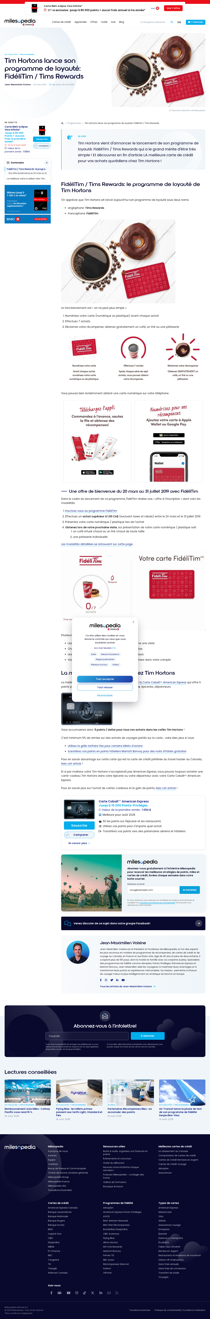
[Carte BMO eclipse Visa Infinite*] (42, 130)
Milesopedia (55, 1146)
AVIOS (106, 1216)
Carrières (53, 1164)
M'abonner (189, 890)
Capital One (54, 1233)
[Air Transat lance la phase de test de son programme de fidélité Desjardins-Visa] (182, 1093)
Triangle (52, 1268)
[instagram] (106, 980)
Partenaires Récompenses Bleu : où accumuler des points (130, 1110)
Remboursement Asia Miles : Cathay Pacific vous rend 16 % (27, 1110)
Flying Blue (109, 1238)
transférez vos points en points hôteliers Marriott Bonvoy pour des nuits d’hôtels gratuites (127, 751)
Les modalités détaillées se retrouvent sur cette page (97, 544)
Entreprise (163, 1229)
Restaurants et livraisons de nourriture (179, 1255)
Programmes (27, 54)
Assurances (165, 1172)
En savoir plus (78, 843)
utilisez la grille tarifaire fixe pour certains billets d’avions (105, 746)
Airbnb (162, 1220)
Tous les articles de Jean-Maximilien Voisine (126, 986)
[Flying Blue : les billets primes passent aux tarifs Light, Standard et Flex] (79, 1093)
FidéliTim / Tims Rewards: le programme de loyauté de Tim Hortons (29, 169)
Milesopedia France (58, 1181)
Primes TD (108, 1255)
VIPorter (107, 1272)
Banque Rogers (56, 1220)
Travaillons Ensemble (139, 1310)
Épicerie (162, 1233)
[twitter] (111, 980)
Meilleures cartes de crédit (175, 1146)
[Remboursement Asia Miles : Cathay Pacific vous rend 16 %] (28, 1093)
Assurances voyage (169, 1225)
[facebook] (101, 980)
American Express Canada (62, 1207)
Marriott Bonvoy (112, 1251)
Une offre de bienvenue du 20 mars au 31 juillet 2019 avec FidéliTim (29, 173)
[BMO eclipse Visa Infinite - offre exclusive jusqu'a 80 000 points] (28, 222)
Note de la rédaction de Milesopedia (188, 110)
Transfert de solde (168, 1272)
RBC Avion (108, 1259)
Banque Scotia (56, 1225)
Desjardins (53, 1242)
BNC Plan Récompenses (116, 1225)
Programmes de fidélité (118, 1203)
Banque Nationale (58, 1216)
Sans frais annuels (168, 1264)
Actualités (11, 54)
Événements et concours (117, 1158)
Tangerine (53, 1259)
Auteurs (52, 1155)
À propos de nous (58, 1151)
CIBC (50, 1238)
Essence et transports (170, 1238)
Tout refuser (105, 687)
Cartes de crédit (58, 1203)
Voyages (163, 1277)
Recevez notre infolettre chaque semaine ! (121, 1169)
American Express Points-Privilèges (122, 1212)
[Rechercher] (171, 22)
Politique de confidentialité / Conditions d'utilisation (180, 1310)
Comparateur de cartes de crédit (177, 1155)
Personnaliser (105, 695)
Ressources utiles (114, 1146)
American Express (168, 1207)
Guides (111, 1105)
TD (49, 1264)
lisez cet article (71, 763)
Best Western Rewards (115, 1220)
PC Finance (54, 1251)
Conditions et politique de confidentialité (157, 902)
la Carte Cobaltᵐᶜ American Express (162, 682)
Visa (160, 1216)
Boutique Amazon (113, 1186)
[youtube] (123, 980)
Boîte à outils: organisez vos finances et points (125, 1153)
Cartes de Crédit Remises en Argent (178, 1159)
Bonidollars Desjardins (115, 1229)
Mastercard (164, 1212)
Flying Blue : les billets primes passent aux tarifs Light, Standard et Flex (79, 1112)
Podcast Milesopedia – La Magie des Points (123, 1176)
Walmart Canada (57, 1272)
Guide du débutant (113, 1162)
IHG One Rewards (112, 1246)
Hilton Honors (110, 1242)
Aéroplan (163, 1168)
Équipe (51, 1159)
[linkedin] (117, 980)
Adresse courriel (136, 884)
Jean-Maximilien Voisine (123, 943)
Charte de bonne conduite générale (68, 1172)
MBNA (51, 1246)
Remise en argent (168, 1251)
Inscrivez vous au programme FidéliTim (91, 511)
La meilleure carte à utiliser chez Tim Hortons (29, 178)
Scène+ (107, 1268)
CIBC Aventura (111, 1233)
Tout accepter (105, 679)
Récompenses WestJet (116, 1264)
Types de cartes (168, 1203)
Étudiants (163, 1242)
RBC (50, 1255)
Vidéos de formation (114, 1182)
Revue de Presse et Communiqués (67, 1168)
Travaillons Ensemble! (60, 1190)
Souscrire (79, 825)
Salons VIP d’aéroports (171, 1259)
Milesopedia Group (58, 1177)
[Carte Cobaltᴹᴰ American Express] (79, 809)
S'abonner (197, 22)
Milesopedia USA (57, 1185)
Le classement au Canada (173, 1151)
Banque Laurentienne (59, 1212)
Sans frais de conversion (172, 1268)
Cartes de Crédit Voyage (172, 1164)
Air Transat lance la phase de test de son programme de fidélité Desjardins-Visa (180, 1112)
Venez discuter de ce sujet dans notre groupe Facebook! (112, 923)
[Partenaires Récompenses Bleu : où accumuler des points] (131, 1093)
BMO (50, 1229)
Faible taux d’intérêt (169, 1246)
